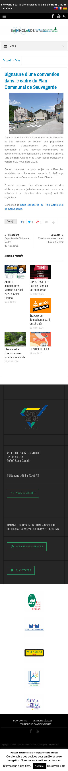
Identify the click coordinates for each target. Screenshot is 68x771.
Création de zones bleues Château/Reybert (50, 238)
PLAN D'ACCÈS (23, 570)
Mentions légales (42, 720)
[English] (55, 8)
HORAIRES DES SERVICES (29, 546)
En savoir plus (56, 765)
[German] (65, 8)
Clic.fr (54, 744)
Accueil (7, 60)
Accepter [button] (39, 766)
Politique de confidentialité (35, 724)
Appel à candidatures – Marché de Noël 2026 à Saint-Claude (14, 290)
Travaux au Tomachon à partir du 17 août (40, 320)
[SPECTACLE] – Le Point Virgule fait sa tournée (39, 286)
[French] (60, 8)
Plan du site (20, 720)
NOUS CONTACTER (25, 493)
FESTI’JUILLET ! (39, 349)
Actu (17, 60)
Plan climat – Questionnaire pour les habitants (15, 353)
